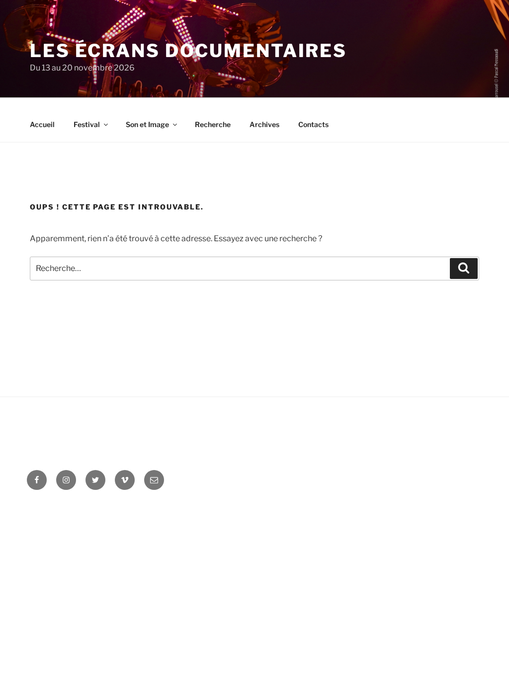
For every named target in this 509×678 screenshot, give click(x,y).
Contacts (313, 124)
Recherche (213, 124)
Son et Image (147, 124)
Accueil (42, 124)
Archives (264, 124)
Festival (87, 124)
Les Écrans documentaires (188, 51)
